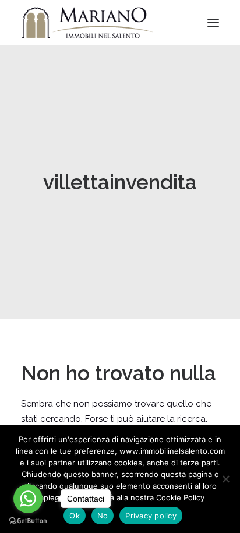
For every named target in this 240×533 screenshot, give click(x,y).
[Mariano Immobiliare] (87, 22)
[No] (225, 479)
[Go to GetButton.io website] (28, 521)
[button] (213, 22)
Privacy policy (151, 515)
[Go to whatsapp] (28, 498)
